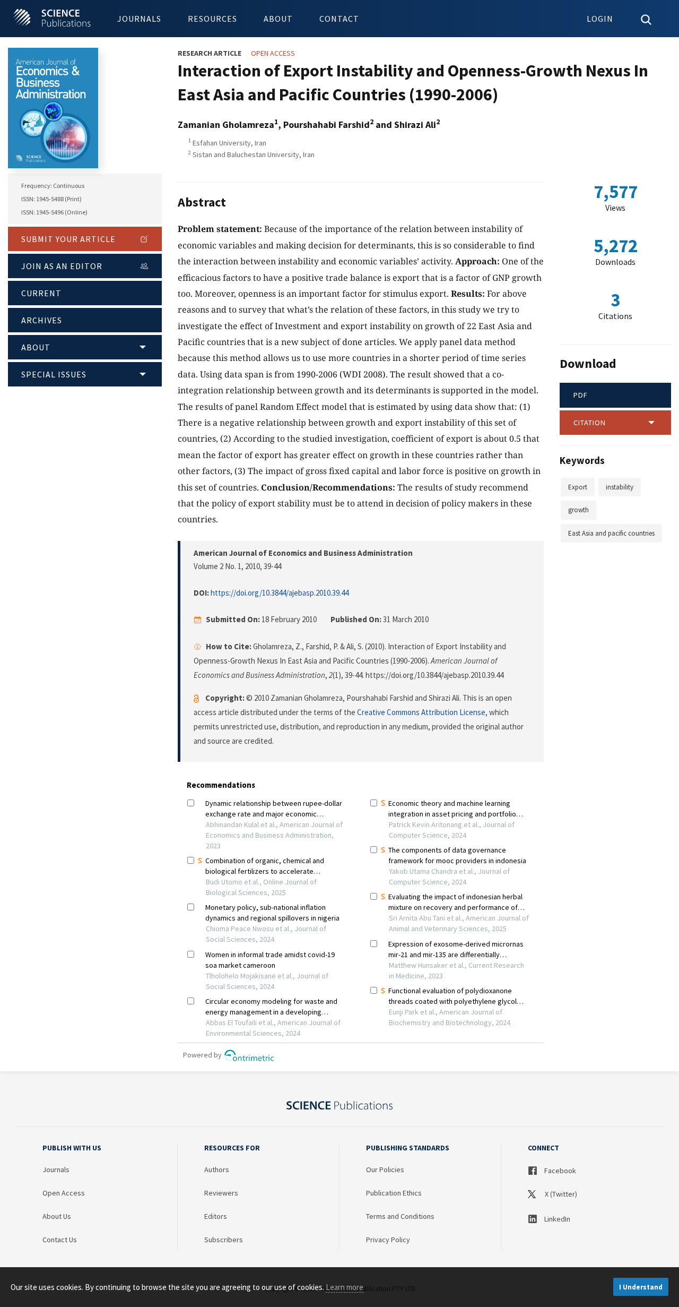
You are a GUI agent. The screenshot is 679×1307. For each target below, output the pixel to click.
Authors (216, 1169)
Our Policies (385, 1169)
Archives (41, 320)
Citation (589, 422)
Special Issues (53, 374)
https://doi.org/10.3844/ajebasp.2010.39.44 (280, 593)
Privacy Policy (388, 1239)
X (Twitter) (560, 1194)
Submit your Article (68, 239)
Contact (339, 18)
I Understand (641, 1287)
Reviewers (221, 1193)
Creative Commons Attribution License (421, 712)
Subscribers (223, 1239)
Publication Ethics (394, 1193)
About (278, 18)
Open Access (63, 1193)
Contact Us (59, 1239)
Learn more (344, 1287)
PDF (580, 395)
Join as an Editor (61, 266)
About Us (56, 1216)
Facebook (559, 1170)
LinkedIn (556, 1219)
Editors (215, 1216)
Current (41, 293)
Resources (212, 18)
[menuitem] (139, 18)
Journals (139, 18)
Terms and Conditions (400, 1216)
